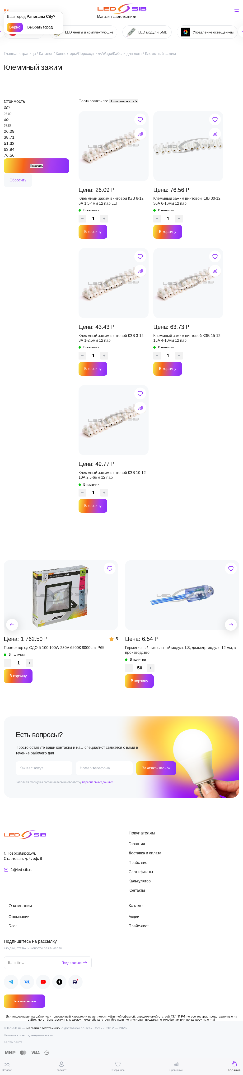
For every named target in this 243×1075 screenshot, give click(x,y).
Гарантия (137, 844)
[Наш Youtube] (43, 983)
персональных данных (97, 782)
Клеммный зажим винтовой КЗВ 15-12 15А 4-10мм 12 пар (186, 338)
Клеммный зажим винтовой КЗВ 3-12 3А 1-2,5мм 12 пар (111, 338)
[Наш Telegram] (11, 983)
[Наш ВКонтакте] (27, 983)
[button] (12, 625)
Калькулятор (140, 881)
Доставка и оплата (145, 853)
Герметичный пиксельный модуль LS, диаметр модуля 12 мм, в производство (180, 650)
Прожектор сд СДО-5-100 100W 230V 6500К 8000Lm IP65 (54, 648)
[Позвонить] (6, 11)
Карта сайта (13, 1042)
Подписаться (71, 963)
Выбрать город (39, 27)
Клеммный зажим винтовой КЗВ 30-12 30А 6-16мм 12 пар (186, 200)
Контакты (137, 890)
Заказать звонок (156, 768)
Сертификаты (141, 872)
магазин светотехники (43, 1028)
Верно (14, 27)
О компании (19, 917)
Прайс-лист (139, 863)
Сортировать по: (94, 101)
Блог (13, 926)
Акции (134, 917)
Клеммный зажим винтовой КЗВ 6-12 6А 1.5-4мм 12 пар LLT (111, 200)
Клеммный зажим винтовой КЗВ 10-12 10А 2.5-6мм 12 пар (112, 475)
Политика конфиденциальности (28, 1035)
